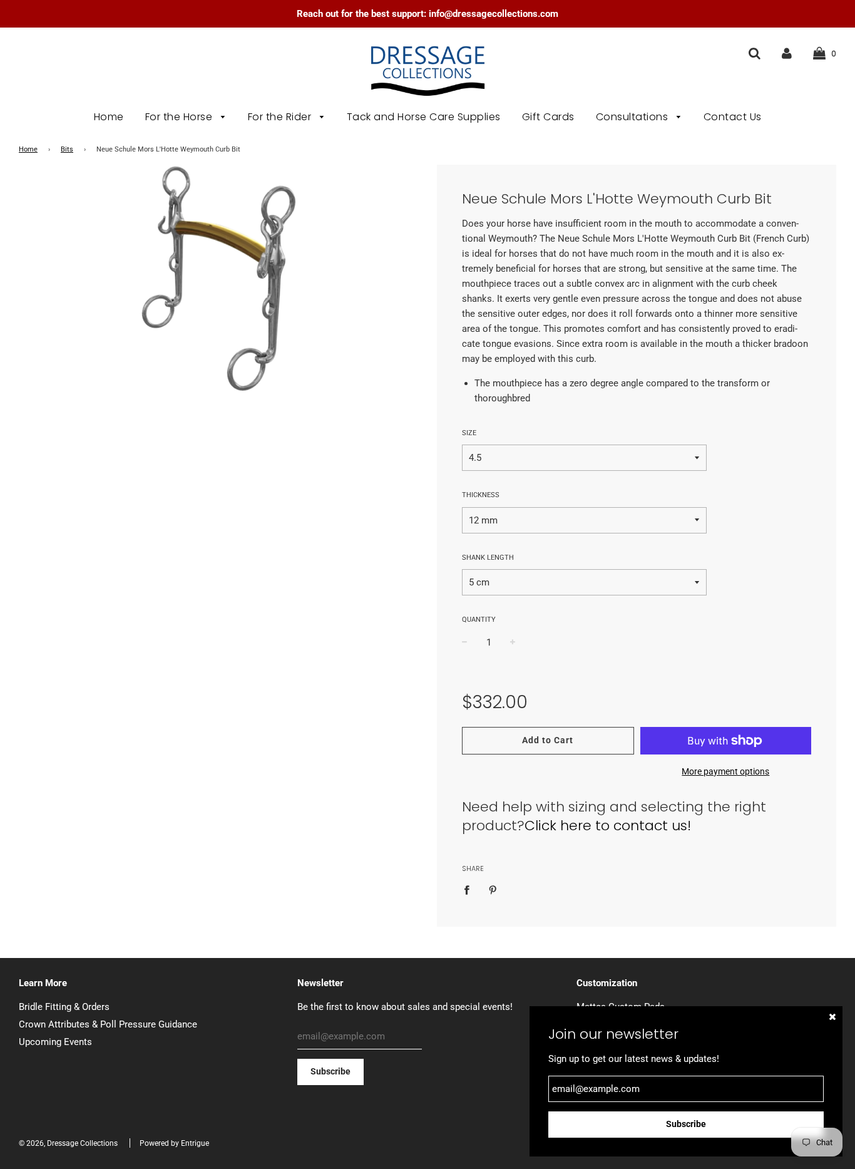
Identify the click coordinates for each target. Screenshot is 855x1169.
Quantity (479, 619)
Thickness (480, 495)
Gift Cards (548, 117)
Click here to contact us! (608, 825)
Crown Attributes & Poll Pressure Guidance (108, 1024)
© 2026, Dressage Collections (68, 1143)
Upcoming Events (55, 1042)
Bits (67, 149)
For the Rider (281, 117)
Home (109, 117)
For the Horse (180, 117)
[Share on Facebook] (470, 889)
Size (469, 433)
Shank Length (488, 558)
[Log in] (787, 52)
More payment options (725, 771)
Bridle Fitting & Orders (64, 1006)
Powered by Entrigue (174, 1143)
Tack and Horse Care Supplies (424, 117)
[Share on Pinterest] (492, 889)
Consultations (633, 117)
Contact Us (733, 117)
